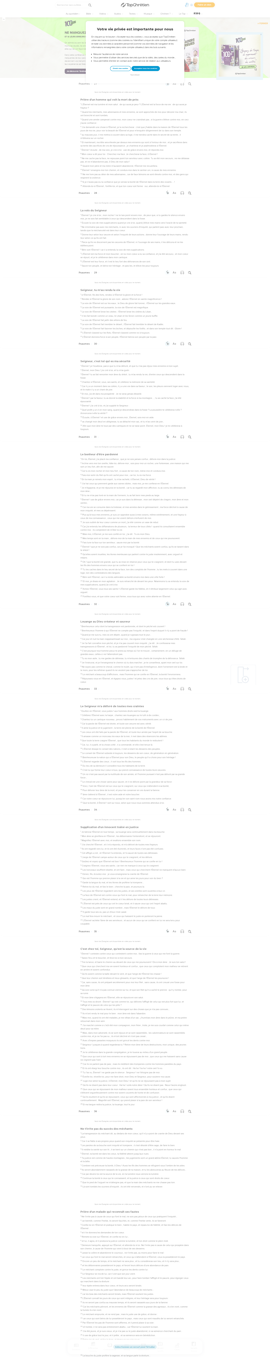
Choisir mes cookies (120, 68)
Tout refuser (135, 75)
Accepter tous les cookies (145, 68)
